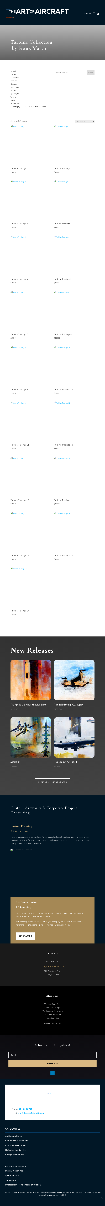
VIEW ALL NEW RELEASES (52, 782)
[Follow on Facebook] (46, 1100)
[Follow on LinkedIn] (52, 1100)
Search (90, 72)
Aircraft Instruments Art (16, 1166)
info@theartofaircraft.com (52, 966)
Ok (40, 1200)
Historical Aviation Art (15, 1150)
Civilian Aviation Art (14, 1136)
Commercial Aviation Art (16, 1141)
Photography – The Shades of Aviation (23, 1185)
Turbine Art (10, 1180)
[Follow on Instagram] (59, 1100)
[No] (102, 1197)
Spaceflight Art (12, 1175)
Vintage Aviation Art (14, 1155)
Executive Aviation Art (15, 1145)
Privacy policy (57, 1200)
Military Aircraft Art (14, 1171)
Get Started (25, 936)
